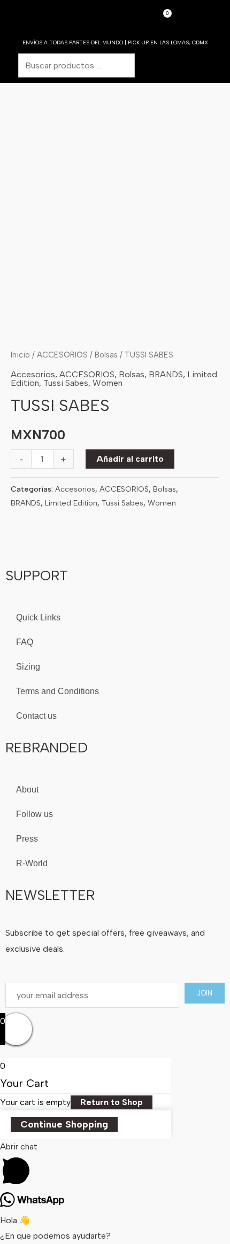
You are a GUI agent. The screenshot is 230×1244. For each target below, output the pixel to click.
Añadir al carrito (130, 459)
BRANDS (166, 374)
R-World (32, 863)
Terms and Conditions (57, 691)
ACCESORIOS (62, 355)
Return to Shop (111, 1102)
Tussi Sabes (65, 383)
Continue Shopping (64, 1124)
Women (107, 383)
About (27, 789)
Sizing (28, 666)
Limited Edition (71, 503)
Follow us (34, 814)
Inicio (20, 355)
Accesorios (33, 374)
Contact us (36, 715)
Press (27, 838)
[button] (207, 20)
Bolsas (106, 355)
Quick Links (38, 617)
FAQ (24, 642)
